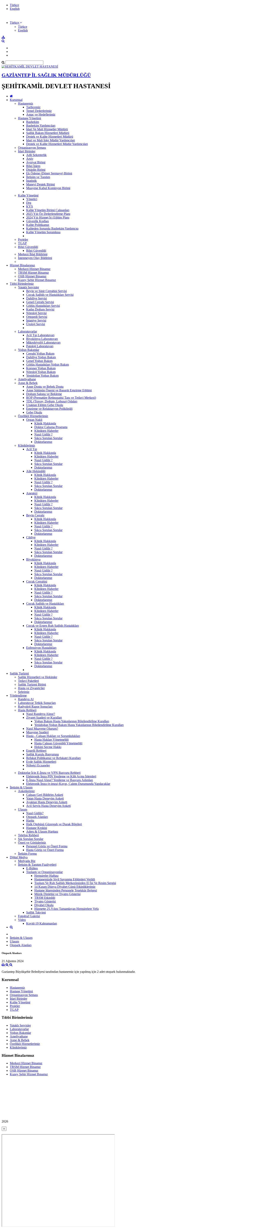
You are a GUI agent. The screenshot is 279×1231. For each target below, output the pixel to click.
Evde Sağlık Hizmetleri (41, 761)
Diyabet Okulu (44, 905)
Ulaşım (22, 809)
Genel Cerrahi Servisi (40, 302)
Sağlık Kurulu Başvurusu (42, 754)
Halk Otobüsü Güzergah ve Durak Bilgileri (54, 824)
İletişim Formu (27, 853)
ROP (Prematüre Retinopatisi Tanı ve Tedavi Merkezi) (61, 397)
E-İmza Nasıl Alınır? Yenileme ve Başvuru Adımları (59, 780)
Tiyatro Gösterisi (45, 901)
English (15, 8)
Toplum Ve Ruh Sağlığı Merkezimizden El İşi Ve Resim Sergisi (75, 883)
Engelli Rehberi (36, 750)
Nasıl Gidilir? (35, 813)
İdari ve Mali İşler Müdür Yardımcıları (50, 140)
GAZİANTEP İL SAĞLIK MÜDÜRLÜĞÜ (46, 75)
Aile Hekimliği (35, 471)
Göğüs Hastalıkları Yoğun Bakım (47, 364)
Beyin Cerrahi (35, 515)
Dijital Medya (19, 857)
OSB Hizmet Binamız (32, 276)
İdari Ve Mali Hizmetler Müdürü (47, 129)
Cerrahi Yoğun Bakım (40, 353)
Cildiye (31, 537)
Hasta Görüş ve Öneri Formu (45, 850)
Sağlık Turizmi (19, 673)
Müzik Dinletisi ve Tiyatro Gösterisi (57, 894)
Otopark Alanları (37, 817)
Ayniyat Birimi (35, 162)
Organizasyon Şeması (32, 147)
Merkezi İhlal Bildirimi (32, 254)
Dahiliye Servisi (36, 298)
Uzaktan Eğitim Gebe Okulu (44, 405)
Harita (30, 820)
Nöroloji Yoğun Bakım (41, 372)
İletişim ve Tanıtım (38, 177)
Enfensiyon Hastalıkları (41, 647)
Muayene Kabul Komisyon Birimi (48, 188)
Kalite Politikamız (37, 225)
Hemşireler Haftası (46, 875)
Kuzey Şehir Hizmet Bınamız (37, 280)
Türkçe (14, 5)
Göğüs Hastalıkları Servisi (43, 305)
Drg (28, 202)
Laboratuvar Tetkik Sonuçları (37, 703)
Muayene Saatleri (37, 732)
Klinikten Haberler (46, 430)
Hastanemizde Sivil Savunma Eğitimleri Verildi (64, 879)
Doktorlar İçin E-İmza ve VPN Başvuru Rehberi (49, 772)
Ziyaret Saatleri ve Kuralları (44, 717)
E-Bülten (32, 868)
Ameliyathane (27, 379)
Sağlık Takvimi (36, 912)
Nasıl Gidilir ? (43, 434)
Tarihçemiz (33, 107)
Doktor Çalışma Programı (50, 427)
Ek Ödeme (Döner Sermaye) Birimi (49, 173)
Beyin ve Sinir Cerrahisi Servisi (46, 291)
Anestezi (31, 493)
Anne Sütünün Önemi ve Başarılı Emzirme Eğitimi (59, 390)
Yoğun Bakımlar (28, 350)
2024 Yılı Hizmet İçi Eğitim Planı (47, 217)
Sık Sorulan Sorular (30, 839)
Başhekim (32, 122)
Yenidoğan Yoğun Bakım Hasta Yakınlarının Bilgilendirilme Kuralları (79, 725)
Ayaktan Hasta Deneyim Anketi (46, 802)
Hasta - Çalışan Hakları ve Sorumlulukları (53, 736)
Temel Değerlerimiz (39, 111)
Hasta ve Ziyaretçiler (31, 688)
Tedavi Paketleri (28, 681)
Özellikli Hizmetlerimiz (33, 416)
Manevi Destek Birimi (40, 184)
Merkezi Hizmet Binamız (34, 269)
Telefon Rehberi (28, 835)
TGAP (22, 243)
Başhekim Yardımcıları (40, 125)
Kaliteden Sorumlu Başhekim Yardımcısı (52, 228)
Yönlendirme (18, 695)
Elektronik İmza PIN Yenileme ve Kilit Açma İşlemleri (61, 776)
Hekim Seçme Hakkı (47, 747)
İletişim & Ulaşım (21, 787)
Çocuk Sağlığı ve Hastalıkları (45, 603)
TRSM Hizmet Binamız (33, 272)
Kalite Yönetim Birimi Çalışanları (47, 210)
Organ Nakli (34, 419)
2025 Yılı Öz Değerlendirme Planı (48, 214)
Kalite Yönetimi (28, 195)
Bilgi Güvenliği (28, 247)
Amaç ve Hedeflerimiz (40, 114)
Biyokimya (33, 559)
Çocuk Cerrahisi (36, 581)
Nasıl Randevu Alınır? (40, 714)
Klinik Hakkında (45, 423)
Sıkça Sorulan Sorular (48, 438)
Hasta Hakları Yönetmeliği (51, 739)
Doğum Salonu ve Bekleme (44, 394)
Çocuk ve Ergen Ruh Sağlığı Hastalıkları (52, 625)
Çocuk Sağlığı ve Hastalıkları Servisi (50, 294)
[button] (16, 22)
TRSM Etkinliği (44, 897)
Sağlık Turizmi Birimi (32, 684)
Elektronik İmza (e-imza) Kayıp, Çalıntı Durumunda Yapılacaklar (68, 783)
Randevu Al (25, 699)
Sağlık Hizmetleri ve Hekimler (37, 677)
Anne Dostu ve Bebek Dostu (45, 386)
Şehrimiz (23, 692)
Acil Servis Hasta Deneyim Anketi (48, 806)
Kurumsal (16, 100)
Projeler (23, 239)
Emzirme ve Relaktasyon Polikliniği (49, 408)
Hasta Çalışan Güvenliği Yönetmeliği (58, 743)
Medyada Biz (26, 861)
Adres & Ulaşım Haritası (42, 831)
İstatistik (31, 180)
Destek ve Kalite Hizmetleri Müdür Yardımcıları (57, 144)
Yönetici (31, 199)
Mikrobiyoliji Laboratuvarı (43, 342)
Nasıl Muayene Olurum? (42, 728)
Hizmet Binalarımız (22, 265)
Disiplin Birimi (35, 169)
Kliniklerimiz (26, 445)
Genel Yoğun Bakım (39, 361)
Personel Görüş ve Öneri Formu (46, 846)
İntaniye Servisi (36, 320)
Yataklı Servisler (28, 287)
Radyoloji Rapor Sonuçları (35, 706)
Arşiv (29, 158)
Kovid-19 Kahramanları (41, 923)
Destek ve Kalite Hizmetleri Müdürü (49, 136)
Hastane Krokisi (36, 828)
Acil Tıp (31, 449)
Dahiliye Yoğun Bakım (41, 357)
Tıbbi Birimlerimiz (22, 283)
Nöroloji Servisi (36, 313)
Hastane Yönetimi (29, 118)
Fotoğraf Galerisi (29, 916)
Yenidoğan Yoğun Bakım (42, 375)
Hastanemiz (25, 103)
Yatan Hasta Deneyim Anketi (45, 798)
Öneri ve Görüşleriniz (32, 842)
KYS (29, 206)
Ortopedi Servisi (36, 316)
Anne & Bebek (28, 383)
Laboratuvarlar (27, 331)
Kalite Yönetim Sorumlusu (43, 232)
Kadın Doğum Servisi (40, 309)
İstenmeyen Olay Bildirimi (35, 258)
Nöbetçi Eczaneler (38, 765)
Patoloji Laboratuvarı (39, 346)
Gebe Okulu (34, 412)
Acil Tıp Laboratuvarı (40, 335)
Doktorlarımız (43, 441)
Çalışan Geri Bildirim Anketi (44, 794)
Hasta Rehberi (27, 710)
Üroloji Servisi (35, 324)
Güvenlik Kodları (37, 221)
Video (22, 920)
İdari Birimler (26, 151)
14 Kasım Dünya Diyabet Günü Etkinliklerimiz (64, 886)
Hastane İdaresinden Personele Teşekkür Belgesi (65, 890)
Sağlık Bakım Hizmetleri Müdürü (47, 133)
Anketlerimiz (26, 791)
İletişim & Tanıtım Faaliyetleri (37, 864)
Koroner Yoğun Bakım (41, 368)
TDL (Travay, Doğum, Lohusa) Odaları (51, 401)
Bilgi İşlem (33, 166)
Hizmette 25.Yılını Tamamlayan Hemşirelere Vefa (66, 908)
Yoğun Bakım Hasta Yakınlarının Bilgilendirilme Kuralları (71, 721)
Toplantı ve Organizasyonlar (44, 872)
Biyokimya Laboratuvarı (42, 339)
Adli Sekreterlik (36, 155)
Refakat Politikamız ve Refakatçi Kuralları (53, 758)
